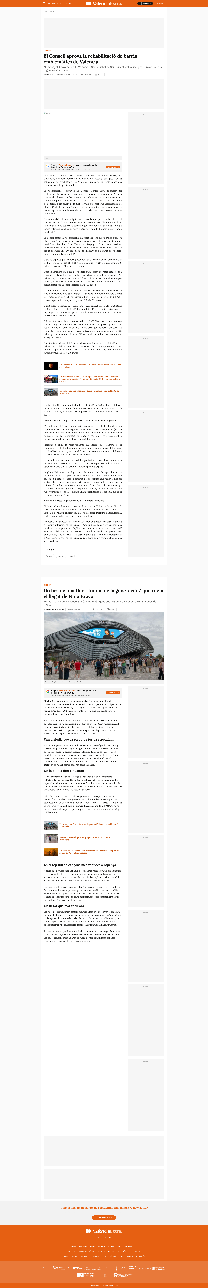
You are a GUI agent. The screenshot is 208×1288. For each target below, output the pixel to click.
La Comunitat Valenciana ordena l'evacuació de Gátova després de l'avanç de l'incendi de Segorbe (89, 851)
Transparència (141, 1256)
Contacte (64, 1256)
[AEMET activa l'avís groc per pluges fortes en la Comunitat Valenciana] (51, 838)
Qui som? (74, 1256)
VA (70, 3)
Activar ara (112, 167)
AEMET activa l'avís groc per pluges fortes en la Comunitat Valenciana (85, 838)
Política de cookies (116, 1256)
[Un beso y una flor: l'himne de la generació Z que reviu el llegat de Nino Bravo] (51, 392)
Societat (111, 1246)
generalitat (73, 556)
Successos (128, 1246)
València (47, 50)
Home (45, 11)
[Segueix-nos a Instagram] (63, 3)
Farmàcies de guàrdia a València (90, 1251)
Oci (136, 1246)
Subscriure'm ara (104, 1218)
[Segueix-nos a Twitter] (60, 3)
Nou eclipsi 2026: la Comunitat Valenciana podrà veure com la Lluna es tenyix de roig (90, 365)
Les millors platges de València (116, 1251)
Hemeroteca (135, 1251)
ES (74, 3)
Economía (101, 1246)
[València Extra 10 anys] (104, 1233)
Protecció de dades (98, 1256)
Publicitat (129, 1256)
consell (60, 556)
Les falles (71, 1251)
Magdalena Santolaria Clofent (54, 609)
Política (92, 1246)
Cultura (119, 1246)
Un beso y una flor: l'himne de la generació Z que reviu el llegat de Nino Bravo (89, 392)
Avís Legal (84, 1256)
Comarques (83, 1246)
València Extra (48, 74)
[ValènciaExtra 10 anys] (104, 3)
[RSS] (66, 3)
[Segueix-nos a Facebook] (57, 3)
